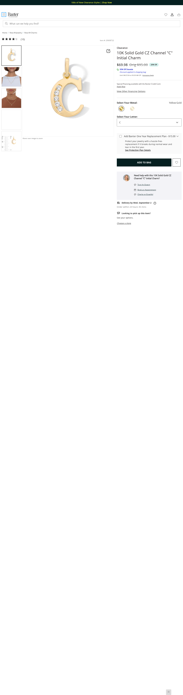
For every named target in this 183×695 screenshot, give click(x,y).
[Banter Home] (13, 15)
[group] (11, 55)
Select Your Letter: (127, 116)
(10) (23, 39)
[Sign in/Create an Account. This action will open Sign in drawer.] (172, 15)
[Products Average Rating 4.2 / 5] (10, 39)
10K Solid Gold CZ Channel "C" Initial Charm (145, 55)
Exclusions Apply (148, 75)
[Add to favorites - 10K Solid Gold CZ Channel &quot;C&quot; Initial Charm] (177, 162)
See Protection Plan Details (138, 150)
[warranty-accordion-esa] (177, 136)
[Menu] (4, 14)
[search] (6, 23)
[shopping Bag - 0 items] (180, 16)
